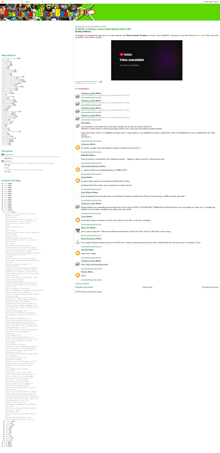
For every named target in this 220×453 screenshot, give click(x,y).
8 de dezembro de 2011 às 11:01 (91, 213)
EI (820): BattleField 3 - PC (13, 335)
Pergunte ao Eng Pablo (10, 111)
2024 (6, 183)
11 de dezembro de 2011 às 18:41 (91, 279)
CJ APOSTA (6, 63)
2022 (6, 187)
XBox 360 (5, 140)
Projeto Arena (6, 121)
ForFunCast (6, 91)
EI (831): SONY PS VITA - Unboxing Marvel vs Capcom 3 (22, 253)
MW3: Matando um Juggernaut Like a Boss (18, 417)
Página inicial (147, 287)
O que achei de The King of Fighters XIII (17, 331)
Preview (4, 120)
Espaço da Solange (8, 78)
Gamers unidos (10, 370)
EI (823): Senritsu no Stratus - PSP (16, 311)
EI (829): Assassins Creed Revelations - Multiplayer (21, 268)
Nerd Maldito (8, 154)
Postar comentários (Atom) (92, 292)
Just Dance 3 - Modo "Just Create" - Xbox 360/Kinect (21, 249)
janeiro (7, 440)
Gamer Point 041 (10, 242)
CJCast (4, 67)
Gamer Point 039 (10, 342)
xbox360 (5, 143)
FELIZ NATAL (9, 256)
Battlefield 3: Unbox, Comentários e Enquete (18, 365)
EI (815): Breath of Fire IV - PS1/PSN (16, 369)
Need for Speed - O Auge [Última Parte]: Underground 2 (22, 260)
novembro (8, 421)
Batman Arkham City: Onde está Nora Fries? (19, 378)
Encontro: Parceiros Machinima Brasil (16, 385)
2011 (6, 210)
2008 (6, 446)
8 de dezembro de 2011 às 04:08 (91, 163)
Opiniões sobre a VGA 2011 (13, 352)
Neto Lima (85, 228)
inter (3, 95)
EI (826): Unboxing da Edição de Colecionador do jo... (21, 283)
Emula (6, 168)
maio (7, 432)
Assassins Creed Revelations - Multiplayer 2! (19, 384)
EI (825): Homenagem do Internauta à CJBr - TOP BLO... (22, 294)
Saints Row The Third (11, 412)
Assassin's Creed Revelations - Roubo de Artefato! (20, 285)
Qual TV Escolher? (11, 234)
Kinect (4, 98)
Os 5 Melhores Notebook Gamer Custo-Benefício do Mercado (23, 170)
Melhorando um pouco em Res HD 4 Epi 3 (18, 223)
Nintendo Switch (7, 101)
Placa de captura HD (11, 275)
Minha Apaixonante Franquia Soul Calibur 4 (18, 245)
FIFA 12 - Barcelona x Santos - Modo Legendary (20, 258)
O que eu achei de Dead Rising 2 (15, 344)
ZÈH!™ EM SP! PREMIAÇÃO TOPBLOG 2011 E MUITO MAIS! (24, 290)
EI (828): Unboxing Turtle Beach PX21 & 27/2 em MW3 (22, 273)
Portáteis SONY (7, 118)
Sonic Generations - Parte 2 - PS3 (15, 357)
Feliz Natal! (8, 262)
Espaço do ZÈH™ (8, 90)
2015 (6, 202)
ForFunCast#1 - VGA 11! (12, 410)
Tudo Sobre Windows (90, 166)
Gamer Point (6, 93)
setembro (8, 425)
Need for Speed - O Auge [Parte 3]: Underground (20, 312)
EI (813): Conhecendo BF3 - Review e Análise (19, 376)
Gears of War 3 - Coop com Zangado (16, 380)
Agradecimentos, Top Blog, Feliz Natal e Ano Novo (20, 298)
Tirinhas (4, 130)
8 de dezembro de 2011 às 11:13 (91, 224)
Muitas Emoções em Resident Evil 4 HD (17, 318)
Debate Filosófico (8, 70)
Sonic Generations (11, 230)
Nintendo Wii (6, 103)
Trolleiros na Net (88, 93)
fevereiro (8, 438)
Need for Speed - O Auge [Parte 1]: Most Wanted (20, 404)
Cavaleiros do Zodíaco (12, 296)
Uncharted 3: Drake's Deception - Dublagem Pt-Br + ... (22, 305)
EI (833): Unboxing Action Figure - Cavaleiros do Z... (21, 240)
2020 (6, 191)
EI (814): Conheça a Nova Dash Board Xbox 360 (20, 374)
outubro (8, 423)
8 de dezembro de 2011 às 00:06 (91, 119)
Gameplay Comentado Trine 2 (14, 281)
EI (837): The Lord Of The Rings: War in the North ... (21, 213)
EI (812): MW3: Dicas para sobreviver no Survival (20, 387)
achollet (84, 250)
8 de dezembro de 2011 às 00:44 (91, 141)
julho (7, 429)
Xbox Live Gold (10, 243)
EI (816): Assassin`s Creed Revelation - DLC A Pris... (21, 361)
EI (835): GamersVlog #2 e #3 (14, 227)
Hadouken (8, 161)
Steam (7, 225)
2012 (6, 208)
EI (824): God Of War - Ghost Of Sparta (17, 301)
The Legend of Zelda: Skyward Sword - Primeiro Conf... (22, 399)
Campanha (5, 62)
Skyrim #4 (8, 367)
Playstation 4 (6, 115)
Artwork (4, 60)
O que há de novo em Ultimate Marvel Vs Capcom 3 (21, 391)
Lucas (83, 216)
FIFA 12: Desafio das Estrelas (14, 279)
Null (83, 123)
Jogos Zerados (7, 96)
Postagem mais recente (84, 287)
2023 (6, 185)
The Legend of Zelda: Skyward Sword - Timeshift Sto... (22, 346)
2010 (6, 442)
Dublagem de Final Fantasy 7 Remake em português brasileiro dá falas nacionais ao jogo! (32, 156)
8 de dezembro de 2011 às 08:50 (91, 189)
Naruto (7, 228)
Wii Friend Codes (8, 138)
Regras (4, 128)
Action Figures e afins (9, 58)
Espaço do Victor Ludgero (11, 86)
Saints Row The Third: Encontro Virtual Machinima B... (21, 329)
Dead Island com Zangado (13, 359)
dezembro (8, 212)
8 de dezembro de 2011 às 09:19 (91, 200)
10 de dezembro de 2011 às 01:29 (91, 268)
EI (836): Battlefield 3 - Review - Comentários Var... (20, 221)
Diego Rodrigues (88, 239)
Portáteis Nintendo (8, 116)
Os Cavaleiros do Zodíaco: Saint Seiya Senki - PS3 (21, 303)
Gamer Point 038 (10, 389)
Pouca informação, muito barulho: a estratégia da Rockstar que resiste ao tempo (29, 163)
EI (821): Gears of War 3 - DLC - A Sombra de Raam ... (22, 326)
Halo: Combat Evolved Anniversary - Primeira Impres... (22, 354)
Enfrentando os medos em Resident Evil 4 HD (19, 363)
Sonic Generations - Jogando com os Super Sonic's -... (22, 314)
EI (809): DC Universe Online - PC (15, 402)
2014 (6, 204)
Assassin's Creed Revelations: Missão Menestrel (20, 408)
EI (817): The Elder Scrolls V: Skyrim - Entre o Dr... (20, 350)
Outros (4, 108)
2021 (6, 189)
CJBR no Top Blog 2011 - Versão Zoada (17, 288)
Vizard (83, 177)
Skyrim (7, 415)
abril (6, 434)
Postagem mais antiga (210, 287)
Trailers (4, 135)
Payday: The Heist (11, 217)
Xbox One (5, 141)
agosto (7, 427)
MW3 (6, 316)
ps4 (3, 126)
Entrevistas (5, 75)
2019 (6, 194)
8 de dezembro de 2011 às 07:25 (91, 174)
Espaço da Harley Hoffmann (11, 76)
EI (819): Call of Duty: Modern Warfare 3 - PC (19, 337)
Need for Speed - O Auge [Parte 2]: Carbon (18, 341)
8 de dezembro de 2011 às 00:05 (91, 105)
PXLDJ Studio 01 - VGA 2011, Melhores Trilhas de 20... (22, 299)
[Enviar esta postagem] (100, 81)
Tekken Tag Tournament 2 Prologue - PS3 (18, 264)
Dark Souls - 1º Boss (11, 236)
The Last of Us (9, 333)
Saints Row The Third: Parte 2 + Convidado (18, 251)
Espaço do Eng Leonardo (10, 80)
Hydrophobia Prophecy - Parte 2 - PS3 (17, 400)
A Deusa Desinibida (11, 356)
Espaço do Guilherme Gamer (12, 81)
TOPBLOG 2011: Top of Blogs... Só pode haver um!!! (21, 271)
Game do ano (9, 406)
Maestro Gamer (7, 100)
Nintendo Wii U (7, 105)
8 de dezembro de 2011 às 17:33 (91, 235)
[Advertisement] (14, 36)
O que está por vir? (11, 309)
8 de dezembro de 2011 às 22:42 (91, 257)
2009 (6, 444)
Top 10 (4, 133)
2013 (6, 206)
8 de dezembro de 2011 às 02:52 (91, 152)
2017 (6, 197)
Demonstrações (7, 72)
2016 (6, 200)
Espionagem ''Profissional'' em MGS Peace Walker (20, 270)
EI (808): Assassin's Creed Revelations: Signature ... (21, 413)
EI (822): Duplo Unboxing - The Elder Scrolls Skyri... (21, 324)
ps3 (3, 125)
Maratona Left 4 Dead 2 (12, 215)
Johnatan (85, 144)
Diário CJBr (6, 73)
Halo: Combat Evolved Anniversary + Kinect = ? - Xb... (21, 219)
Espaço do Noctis (8, 85)
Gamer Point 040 (10, 286)
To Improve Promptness (10, 131)
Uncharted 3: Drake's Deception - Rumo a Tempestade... (22, 232)
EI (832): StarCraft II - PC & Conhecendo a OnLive (20, 247)
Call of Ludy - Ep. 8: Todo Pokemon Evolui (18, 372)
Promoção (5, 123)
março (7, 436)
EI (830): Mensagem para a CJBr (15, 255)
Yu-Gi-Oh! (5, 145)
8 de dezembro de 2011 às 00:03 (91, 97)
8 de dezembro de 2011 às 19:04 (91, 246)
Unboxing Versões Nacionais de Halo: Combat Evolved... (22, 397)
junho (7, 430)
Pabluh (84, 272)
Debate (4, 68)
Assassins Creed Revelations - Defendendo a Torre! (21, 339)
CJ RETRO (5, 65)
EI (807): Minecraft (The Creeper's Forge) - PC (19, 419)
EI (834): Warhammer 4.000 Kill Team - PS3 (18, 238)
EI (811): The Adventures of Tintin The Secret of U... (21, 393)
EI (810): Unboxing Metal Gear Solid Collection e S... (21, 395)
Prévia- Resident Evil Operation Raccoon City (19, 322)
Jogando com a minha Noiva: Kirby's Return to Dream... (22, 320)
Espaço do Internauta (89, 83)
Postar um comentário (82, 283)
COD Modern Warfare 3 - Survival (15, 327)
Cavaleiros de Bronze (11, 266)
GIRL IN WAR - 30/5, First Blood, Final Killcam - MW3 (21, 307)
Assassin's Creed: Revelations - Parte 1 (17, 382)
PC (3, 110)
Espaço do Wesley (8, 88)
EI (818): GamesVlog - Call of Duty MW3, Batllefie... (21, 348)
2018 (6, 195)
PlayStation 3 (6, 113)
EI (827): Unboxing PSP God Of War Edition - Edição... (22, 277)
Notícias (4, 106)
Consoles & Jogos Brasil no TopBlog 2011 (18, 292)
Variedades (6, 136)
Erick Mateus (86, 192)
